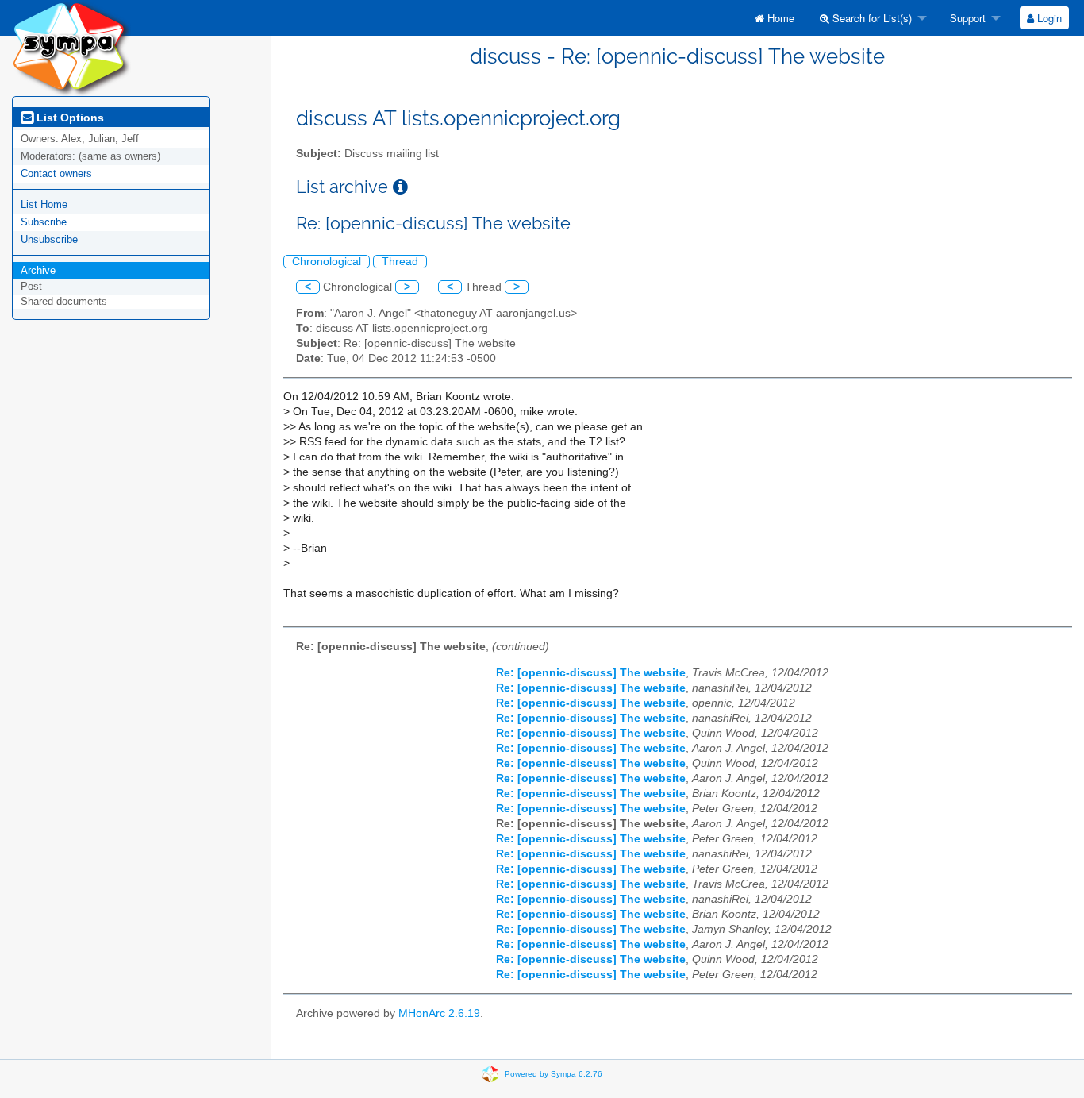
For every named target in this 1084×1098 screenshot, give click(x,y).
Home (779, 17)
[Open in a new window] (400, 187)
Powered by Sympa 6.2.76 (553, 1073)
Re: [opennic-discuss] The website (591, 673)
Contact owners (56, 173)
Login (1048, 17)
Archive (38, 270)
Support (966, 17)
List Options (68, 117)
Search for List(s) (870, 17)
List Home (44, 204)
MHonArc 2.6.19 (439, 1013)
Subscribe (44, 222)
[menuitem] (774, 18)
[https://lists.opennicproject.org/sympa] (71, 47)
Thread (400, 262)
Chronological (326, 262)
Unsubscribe (49, 239)
